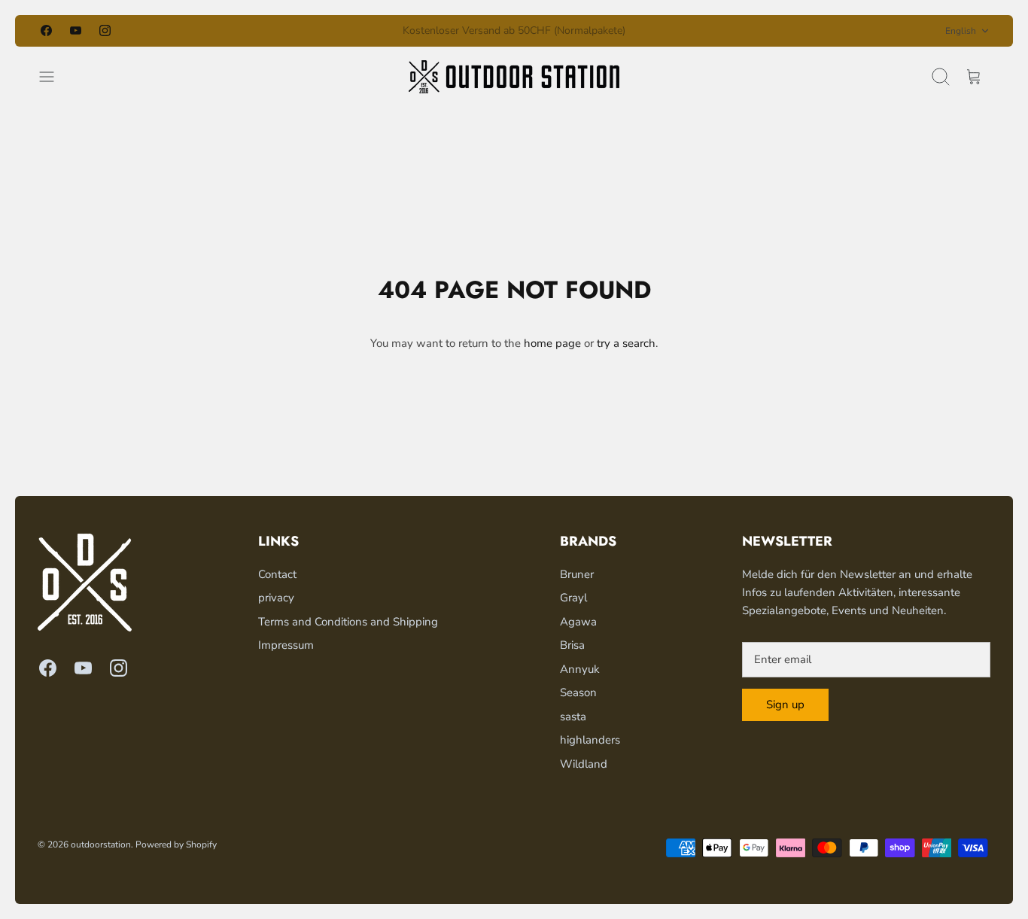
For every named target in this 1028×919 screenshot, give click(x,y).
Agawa (578, 621)
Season (578, 692)
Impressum (286, 645)
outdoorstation (101, 844)
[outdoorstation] (514, 76)
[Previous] (348, 31)
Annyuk (580, 669)
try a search (626, 343)
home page (552, 343)
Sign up (785, 704)
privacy (276, 597)
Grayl (573, 597)
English (960, 31)
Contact (277, 574)
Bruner (577, 574)
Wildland (583, 763)
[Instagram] (105, 30)
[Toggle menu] (54, 77)
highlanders (590, 739)
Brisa (572, 645)
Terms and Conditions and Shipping (348, 621)
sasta (573, 716)
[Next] (679, 31)
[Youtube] (75, 30)
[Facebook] (46, 30)
